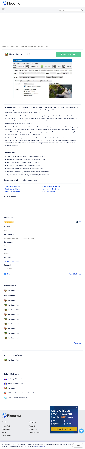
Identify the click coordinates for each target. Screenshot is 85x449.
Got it (78, 445)
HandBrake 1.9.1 (13, 328)
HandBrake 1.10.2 (13, 310)
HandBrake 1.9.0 (13, 333)
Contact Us (33, 429)
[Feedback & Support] (81, 431)
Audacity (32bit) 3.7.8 (15, 379)
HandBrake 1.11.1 (13, 300)
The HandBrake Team (11, 261)
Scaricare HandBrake (12, 189)
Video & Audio (14, 47)
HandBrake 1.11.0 (13, 305)
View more (77, 343)
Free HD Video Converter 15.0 (18, 397)
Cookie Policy (6, 435)
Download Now (64, 429)
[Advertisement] (42, 29)
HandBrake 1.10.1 (13, 314)
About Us (32, 426)
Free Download (69, 54)
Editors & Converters (28, 47)
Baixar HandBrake (48, 191)
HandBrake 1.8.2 (13, 338)
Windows (5, 47)
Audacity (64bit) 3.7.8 (15, 383)
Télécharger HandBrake (13, 186)
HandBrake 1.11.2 (13, 290)
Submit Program (34, 432)
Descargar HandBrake (12, 191)
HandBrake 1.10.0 (13, 319)
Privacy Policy (6, 426)
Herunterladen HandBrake (51, 186)
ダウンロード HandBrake (50, 189)
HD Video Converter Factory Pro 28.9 (21, 393)
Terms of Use (6, 429)
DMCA (4, 432)
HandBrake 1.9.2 (13, 324)
